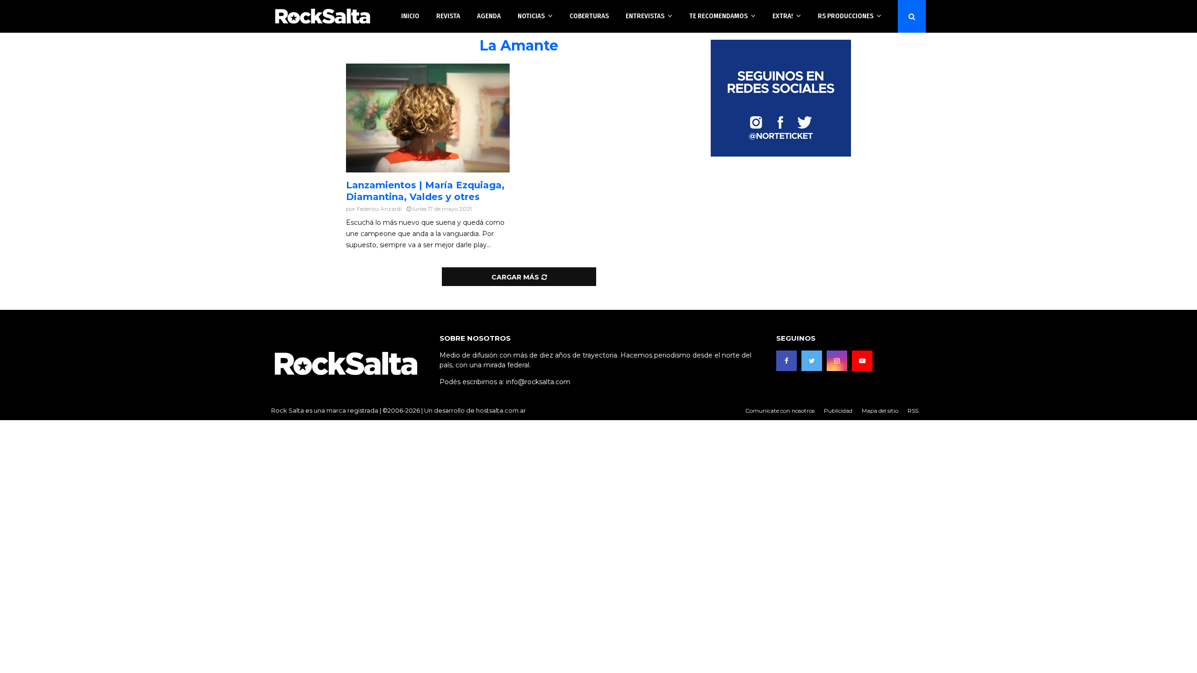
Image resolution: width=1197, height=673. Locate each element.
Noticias (531, 16)
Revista (448, 16)
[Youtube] (862, 361)
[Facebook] (786, 361)
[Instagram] (837, 361)
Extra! (782, 16)
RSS (913, 410)
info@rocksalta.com (538, 382)
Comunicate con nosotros (780, 410)
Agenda (489, 16)
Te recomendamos (718, 16)
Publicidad (838, 410)
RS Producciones (845, 16)
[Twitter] (811, 361)
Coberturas (589, 16)
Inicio (410, 16)
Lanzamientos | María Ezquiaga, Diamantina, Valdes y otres (425, 190)
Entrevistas (645, 16)
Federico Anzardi (379, 208)
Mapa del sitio (880, 410)
